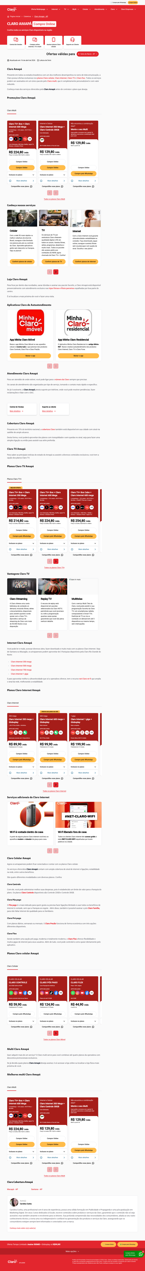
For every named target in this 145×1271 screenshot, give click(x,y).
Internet (55, 9)
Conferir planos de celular (22, 262)
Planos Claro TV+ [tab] (14, 479)
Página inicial (15, 16)
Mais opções (71, 1251)
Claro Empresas (127, 9)
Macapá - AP (12, 1189)
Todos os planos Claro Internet (54, 791)
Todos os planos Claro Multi (54, 199)
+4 (30, 139)
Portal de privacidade (92, 1260)
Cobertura (27, 16)
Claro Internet (61, 78)
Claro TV (71, 78)
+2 (30, 993)
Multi (74, 9)
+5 (61, 993)
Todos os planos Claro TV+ (54, 568)
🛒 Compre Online (108, 1244)
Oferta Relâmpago (38, 9)
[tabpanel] (54, 159)
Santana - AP (36, 1189)
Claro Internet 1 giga (19, 674)
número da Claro (62, 379)
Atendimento (99, 9)
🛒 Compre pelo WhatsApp (118, 2)
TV (65, 9)
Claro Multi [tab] (11, 110)
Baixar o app (30, 356)
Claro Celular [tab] (12, 966)
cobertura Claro (48, 429)
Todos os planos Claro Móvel (54, 1039)
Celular (85, 9)
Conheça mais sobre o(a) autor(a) (23, 1228)
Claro (113, 9)
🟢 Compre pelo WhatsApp (127, 1244)
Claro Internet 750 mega (21, 670)
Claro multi (52, 81)
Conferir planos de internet (85, 262)
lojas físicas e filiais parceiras (61, 288)
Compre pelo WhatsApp (84, 174)
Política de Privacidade (78, 1260)
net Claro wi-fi (85, 679)
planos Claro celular (45, 78)
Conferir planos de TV (53, 262)
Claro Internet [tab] (13, 703)
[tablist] (54, 111)
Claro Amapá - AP (41, 16)
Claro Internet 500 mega (21, 666)
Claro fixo (81, 78)
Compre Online (133, 2)
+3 (92, 732)
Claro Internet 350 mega (21, 662)
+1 (61, 732)
